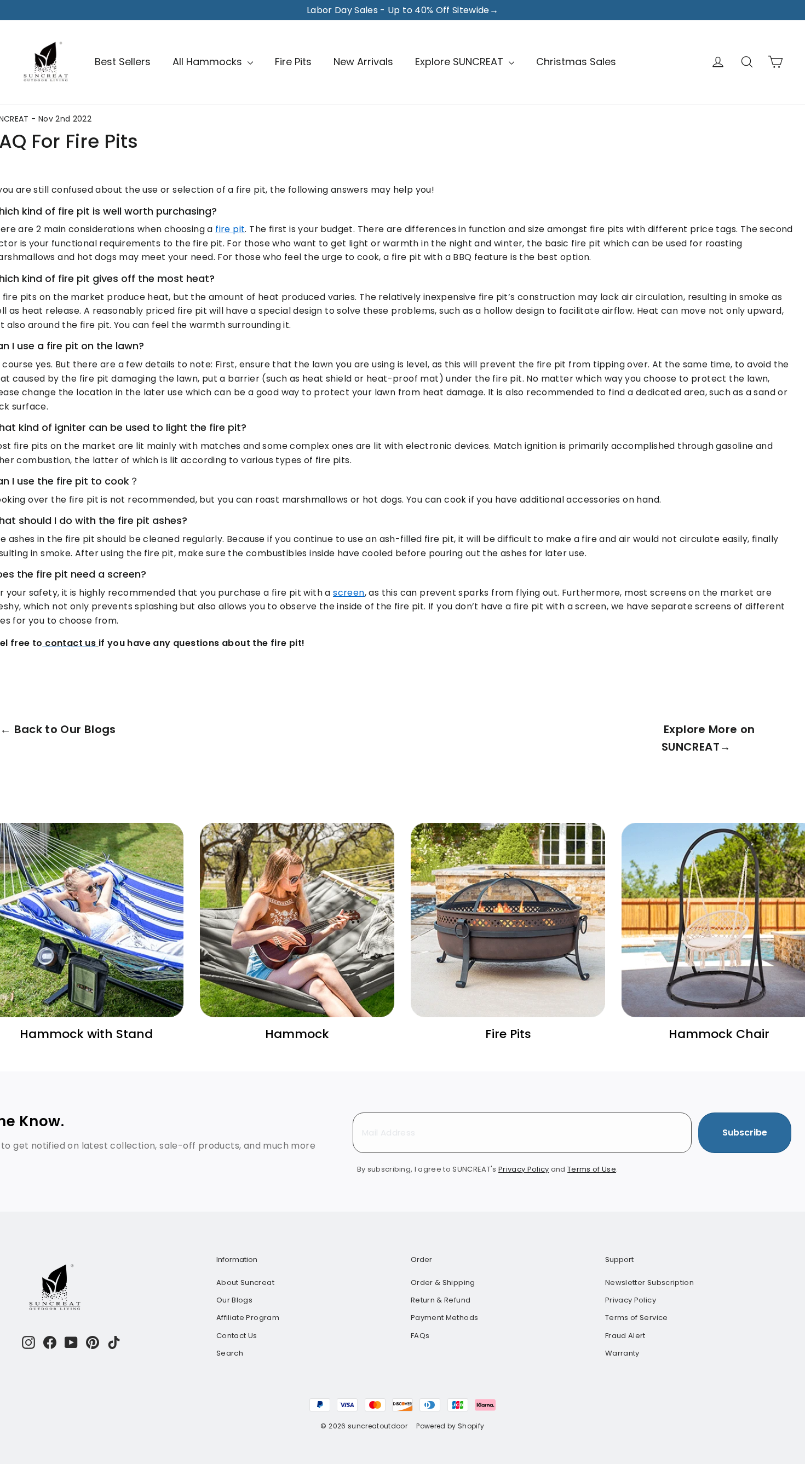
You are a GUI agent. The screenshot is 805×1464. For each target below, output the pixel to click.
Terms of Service (636, 1317)
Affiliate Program (247, 1317)
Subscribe (744, 1132)
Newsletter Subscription (649, 1282)
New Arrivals (363, 61)
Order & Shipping (443, 1282)
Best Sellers (123, 61)
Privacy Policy (630, 1300)
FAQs (420, 1335)
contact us (70, 643)
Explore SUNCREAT (460, 61)
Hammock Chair (719, 1033)
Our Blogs (234, 1300)
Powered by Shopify (450, 1426)
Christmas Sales (576, 61)
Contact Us (236, 1335)
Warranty (622, 1353)
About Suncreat (245, 1282)
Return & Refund (440, 1300)
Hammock (297, 1033)
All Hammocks (209, 61)
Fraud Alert (625, 1335)
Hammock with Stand (86, 1033)
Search (229, 1353)
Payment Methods (444, 1317)
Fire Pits (293, 61)
